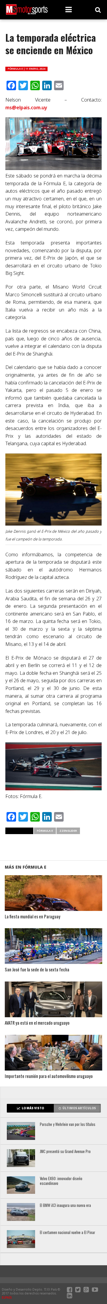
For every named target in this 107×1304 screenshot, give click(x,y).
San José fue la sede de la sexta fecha (37, 970)
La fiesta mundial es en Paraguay (32, 917)
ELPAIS (7, 1297)
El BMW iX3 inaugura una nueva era (65, 1205)
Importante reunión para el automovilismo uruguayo (49, 1076)
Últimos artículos (79, 1108)
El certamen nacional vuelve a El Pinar (67, 1232)
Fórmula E (45, 831)
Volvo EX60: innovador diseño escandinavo (61, 1181)
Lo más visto (33, 1108)
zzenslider (68, 831)
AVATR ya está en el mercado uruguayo (37, 1023)
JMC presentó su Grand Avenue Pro (65, 1151)
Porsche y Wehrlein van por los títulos (67, 1124)
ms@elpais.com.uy (26, 107)
